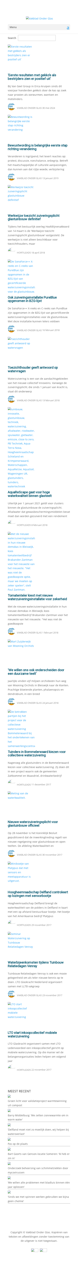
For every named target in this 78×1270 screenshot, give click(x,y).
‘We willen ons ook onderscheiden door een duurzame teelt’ (36, 671)
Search (12, 38)
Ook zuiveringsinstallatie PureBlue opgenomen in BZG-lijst (32, 299)
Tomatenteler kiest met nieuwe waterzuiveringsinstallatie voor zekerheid (37, 597)
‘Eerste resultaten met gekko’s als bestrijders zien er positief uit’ (32, 77)
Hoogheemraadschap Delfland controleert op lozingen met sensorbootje (38, 894)
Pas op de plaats (18, 1144)
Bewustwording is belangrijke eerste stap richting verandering (37, 147)
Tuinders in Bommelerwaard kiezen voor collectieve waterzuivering (37, 753)
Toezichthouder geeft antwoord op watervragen (33, 369)
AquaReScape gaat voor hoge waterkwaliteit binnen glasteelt (30, 494)
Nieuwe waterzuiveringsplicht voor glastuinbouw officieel (33, 823)
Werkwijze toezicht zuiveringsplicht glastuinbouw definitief (33, 217)
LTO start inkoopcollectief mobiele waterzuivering (32, 1034)
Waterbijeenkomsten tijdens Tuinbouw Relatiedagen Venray (36, 964)
